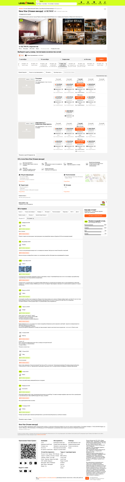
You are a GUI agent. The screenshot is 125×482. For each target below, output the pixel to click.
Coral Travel (63, 457)
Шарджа (50, 461)
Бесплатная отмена (69, 72)
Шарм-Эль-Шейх (54, 459)
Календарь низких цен (59, 442)
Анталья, (52, 455)
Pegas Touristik (64, 461)
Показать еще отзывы (25, 419)
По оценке (29, 218)
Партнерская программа (60, 447)
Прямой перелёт (23, 72)
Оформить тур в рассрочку (60, 446)
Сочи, (46, 454)
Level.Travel (63, 459)
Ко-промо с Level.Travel (46, 449)
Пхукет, (48, 457)
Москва (57, 454)
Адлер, (50, 454)
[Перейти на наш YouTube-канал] (25, 471)
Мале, (48, 462)
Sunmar (62, 464)
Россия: (43, 454)
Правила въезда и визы (74, 444)
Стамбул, (47, 455)
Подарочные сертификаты (60, 444)
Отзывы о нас (44, 446)
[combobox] (90, 59)
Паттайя (52, 457)
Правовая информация (92, 477)
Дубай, (46, 461)
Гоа (46, 466)
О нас (42, 442)
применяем (53, 477)
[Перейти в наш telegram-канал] (30, 471)
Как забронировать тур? (74, 442)
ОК (87, 478)
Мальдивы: (44, 462)
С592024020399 (41, 434)
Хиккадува (50, 464)
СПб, (54, 454)
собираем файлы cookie (44, 477)
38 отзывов (22, 209)
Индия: (43, 466)
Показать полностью (24, 347)
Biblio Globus (63, 455)
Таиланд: (43, 457)
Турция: (43, 455)
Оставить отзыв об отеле (95, 215)
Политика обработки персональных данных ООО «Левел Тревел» (95, 479)
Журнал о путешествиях (60, 449)
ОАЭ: (42, 461)
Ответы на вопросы (73, 446)
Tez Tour (62, 466)
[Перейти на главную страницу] (27, 2)
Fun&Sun (62, 462)
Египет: (43, 459)
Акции (69, 447)
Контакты (43, 447)
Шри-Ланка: (44, 464)
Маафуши (52, 462)
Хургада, (47, 459)
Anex (61, 454)
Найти (101, 59)
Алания (57, 455)
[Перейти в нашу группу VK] (21, 471)
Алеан (61, 467)
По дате (21, 218)
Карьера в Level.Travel (46, 444)
